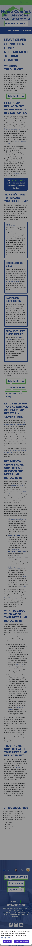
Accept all (7, 942)
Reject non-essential (21, 942)
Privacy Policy (5, 938)
